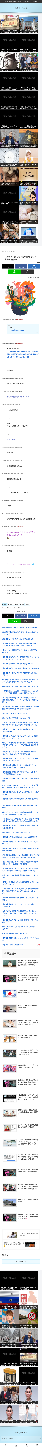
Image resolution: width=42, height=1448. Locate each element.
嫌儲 (5, 604)
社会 (20, 607)
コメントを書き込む (21, 1261)
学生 (28, 604)
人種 (17, 604)
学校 (23, 604)
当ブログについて (7, 1438)
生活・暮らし (7, 607)
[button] (27, 271)
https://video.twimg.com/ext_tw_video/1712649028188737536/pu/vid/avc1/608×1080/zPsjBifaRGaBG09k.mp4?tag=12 (23, 354)
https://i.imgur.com (17, 330)
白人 (15, 607)
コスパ (11, 604)
